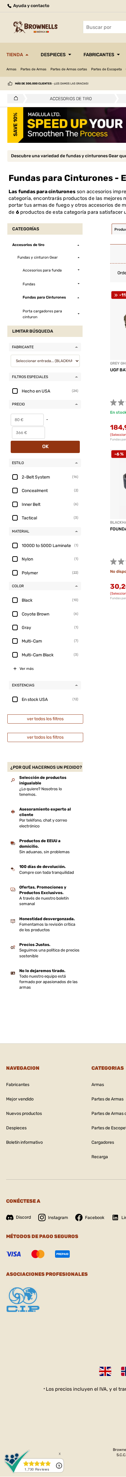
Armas (11, 69)
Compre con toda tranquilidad (46, 872)
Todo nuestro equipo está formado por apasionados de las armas (48, 982)
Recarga (99, 1156)
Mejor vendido (20, 1099)
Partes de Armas (33, 69)
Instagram (58, 1217)
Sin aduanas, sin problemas (44, 852)
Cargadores (102, 1142)
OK (45, 446)
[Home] (14, 98)
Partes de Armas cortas (68, 69)
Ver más (27, 668)
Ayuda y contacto (30, 5)
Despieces (53, 54)
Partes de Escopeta (106, 69)
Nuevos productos (24, 1113)
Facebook (94, 1217)
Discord (23, 1217)
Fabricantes (98, 54)
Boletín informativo (24, 1142)
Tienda (14, 54)
